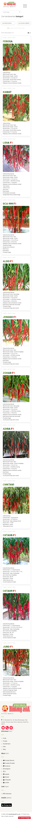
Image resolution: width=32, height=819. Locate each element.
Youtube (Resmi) (9, 760)
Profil (4, 738)
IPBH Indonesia (7, 793)
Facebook (7, 766)
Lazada (6, 782)
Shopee (6, 777)
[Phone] (7, 727)
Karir (4, 746)
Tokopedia (7, 780)
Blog (4, 749)
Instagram (7, 769)
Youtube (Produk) (9, 763)
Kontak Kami (6, 744)
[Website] (11, 727)
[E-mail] (3, 727)
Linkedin (6, 774)
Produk (5, 741)
